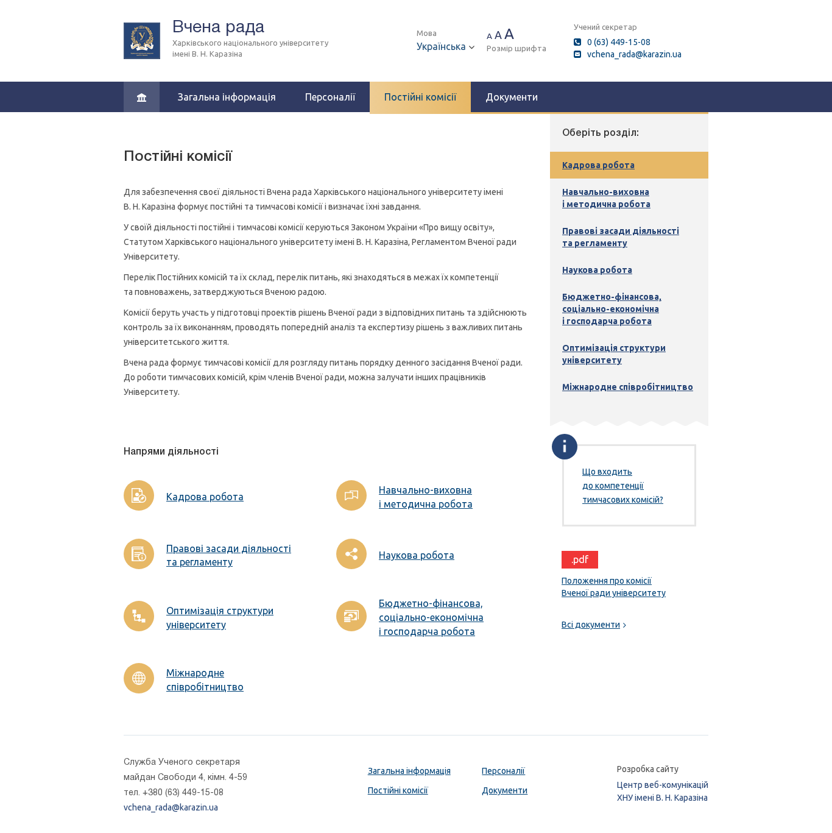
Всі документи (591, 624)
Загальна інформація (227, 96)
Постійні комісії (420, 96)
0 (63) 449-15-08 (618, 42)
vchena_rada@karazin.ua (634, 54)
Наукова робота (416, 555)
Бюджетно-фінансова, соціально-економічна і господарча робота (431, 617)
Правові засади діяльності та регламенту (228, 555)
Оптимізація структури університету (219, 617)
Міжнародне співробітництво (205, 679)
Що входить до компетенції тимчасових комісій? (622, 486)
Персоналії (330, 96)
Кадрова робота (205, 496)
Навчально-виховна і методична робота (426, 496)
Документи (511, 96)
